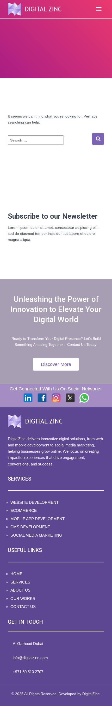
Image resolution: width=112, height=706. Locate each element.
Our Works (22, 598)
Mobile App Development (37, 519)
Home (16, 574)
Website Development (34, 502)
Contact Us (23, 606)
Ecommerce (23, 510)
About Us (20, 590)
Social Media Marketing (36, 535)
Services (20, 582)
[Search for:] (50, 144)
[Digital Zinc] (36, 9)
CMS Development (30, 527)
